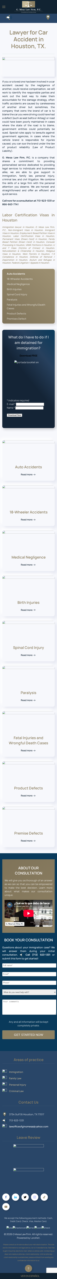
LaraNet (35, 1238)
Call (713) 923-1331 (38, 954)
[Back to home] (28, 7)
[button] (3, 7)
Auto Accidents (16, 273)
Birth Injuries (14, 289)
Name (11, 407)
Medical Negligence (18, 284)
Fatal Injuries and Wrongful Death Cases (26, 306)
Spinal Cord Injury (17, 294)
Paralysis (12, 299)
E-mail (11, 404)
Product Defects (16, 313)
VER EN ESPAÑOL (30, 1276)
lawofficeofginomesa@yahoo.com (28, 1126)
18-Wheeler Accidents (20, 279)
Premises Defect (16, 318)
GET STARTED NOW (28, 1034)
